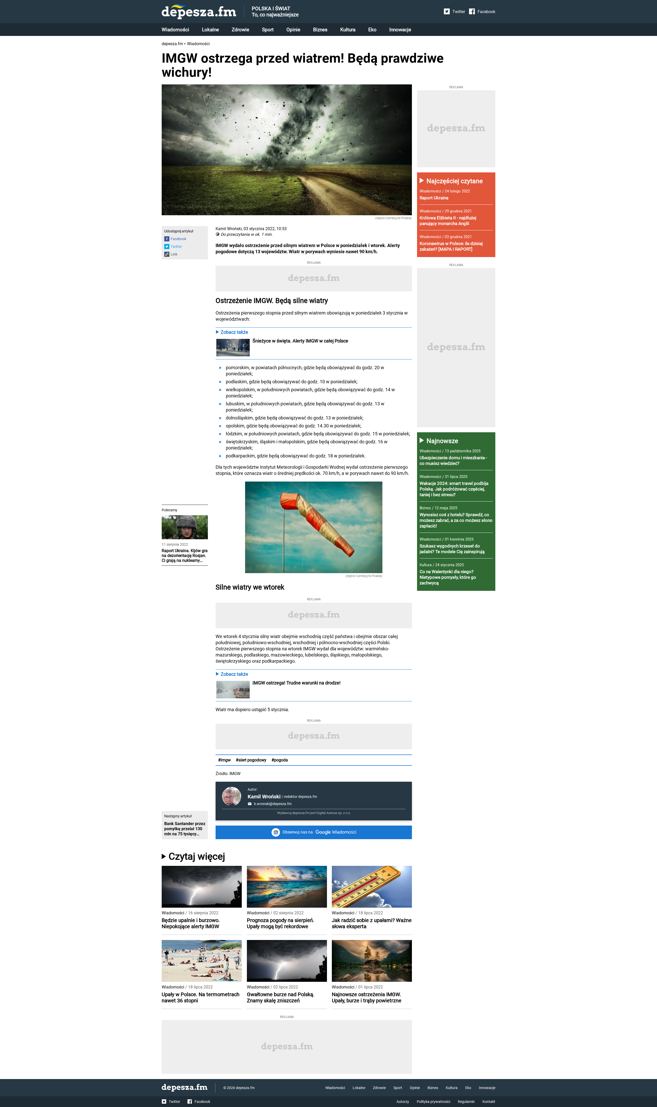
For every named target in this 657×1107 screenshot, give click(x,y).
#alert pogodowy (251, 760)
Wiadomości (175, 30)
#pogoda (280, 760)
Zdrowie (240, 30)
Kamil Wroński (264, 796)
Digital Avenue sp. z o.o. (333, 813)
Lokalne (210, 30)
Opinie (293, 30)
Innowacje (400, 30)
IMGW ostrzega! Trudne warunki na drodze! (297, 682)
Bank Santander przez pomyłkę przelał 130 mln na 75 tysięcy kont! (184, 829)
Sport (268, 30)
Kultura (347, 30)
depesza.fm (172, 43)
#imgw (224, 760)
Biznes (320, 30)
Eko (372, 30)
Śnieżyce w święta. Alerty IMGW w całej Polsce (300, 341)
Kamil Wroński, (229, 228)
